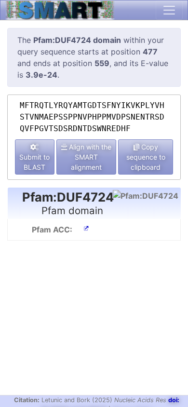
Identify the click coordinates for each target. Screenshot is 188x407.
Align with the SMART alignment (89, 157)
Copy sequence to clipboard (145, 157)
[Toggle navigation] (169, 10)
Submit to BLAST (34, 162)
